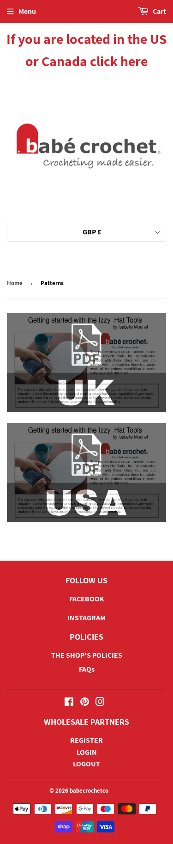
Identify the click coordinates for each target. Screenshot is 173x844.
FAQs (87, 669)
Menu (27, 11)
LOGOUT (86, 764)
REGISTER (86, 740)
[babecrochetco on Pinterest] (84, 703)
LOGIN (87, 752)
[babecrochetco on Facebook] (69, 703)
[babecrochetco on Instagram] (100, 703)
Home (15, 283)
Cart (158, 11)
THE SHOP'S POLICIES (86, 655)
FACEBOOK (86, 599)
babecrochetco (89, 791)
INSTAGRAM (86, 618)
